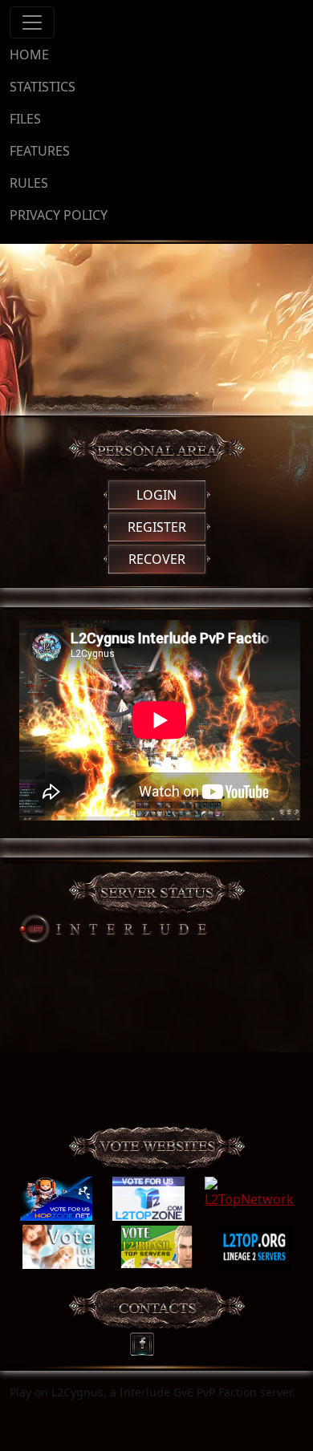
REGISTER (157, 527)
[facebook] (147, 1340)
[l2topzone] (148, 1199)
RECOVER (156, 559)
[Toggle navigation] (32, 22)
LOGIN (156, 495)
